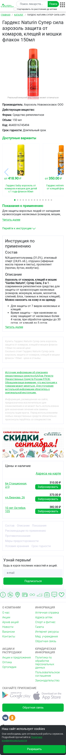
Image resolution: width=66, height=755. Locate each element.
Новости (7, 627)
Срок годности (41, 546)
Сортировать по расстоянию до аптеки (37, 9)
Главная (5, 15)
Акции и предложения (16, 657)
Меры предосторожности (22, 541)
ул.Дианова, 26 (15, 497)
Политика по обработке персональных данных (44, 662)
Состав (9, 525)
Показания (39, 525)
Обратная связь (45, 641)
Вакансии (8, 631)
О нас (6, 612)
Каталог (18, 15)
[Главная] (7, 5)
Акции (6, 617)
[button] (14, 200)
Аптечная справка (47, 612)
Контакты (8, 636)
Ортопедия (9, 667)
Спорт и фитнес (45, 622)
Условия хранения (17, 546)
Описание (23, 525)
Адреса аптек (43, 617)
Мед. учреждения (46, 636)
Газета (39, 627)
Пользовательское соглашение (47, 674)
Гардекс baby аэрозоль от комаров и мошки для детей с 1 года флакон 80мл (21, 188)
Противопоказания (17, 536)
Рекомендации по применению (25, 530)
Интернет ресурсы (47, 631)
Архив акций (10, 622)
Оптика (7, 662)
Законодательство (47, 680)
